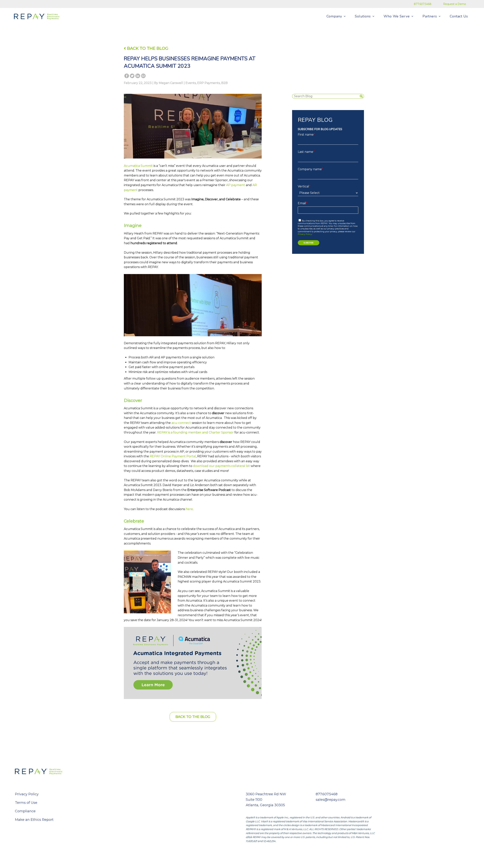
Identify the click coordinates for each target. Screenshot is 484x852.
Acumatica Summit (138, 166)
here (189, 509)
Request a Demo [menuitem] (454, 4)
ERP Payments (208, 83)
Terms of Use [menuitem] (26, 803)
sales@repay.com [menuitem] (330, 800)
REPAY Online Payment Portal (173, 456)
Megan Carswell (171, 83)
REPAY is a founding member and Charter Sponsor (195, 432)
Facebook (126, 76)
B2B (224, 83)
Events (190, 83)
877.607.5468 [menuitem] (422, 4)
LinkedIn (137, 76)
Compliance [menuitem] (25, 811)
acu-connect (181, 423)
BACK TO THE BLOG (147, 48)
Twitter (132, 76)
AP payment (235, 185)
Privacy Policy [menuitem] (27, 794)
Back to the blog (192, 717)
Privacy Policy (305, 234)
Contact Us (459, 16)
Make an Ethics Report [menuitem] (34, 820)
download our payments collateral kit (221, 466)
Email (143, 76)
